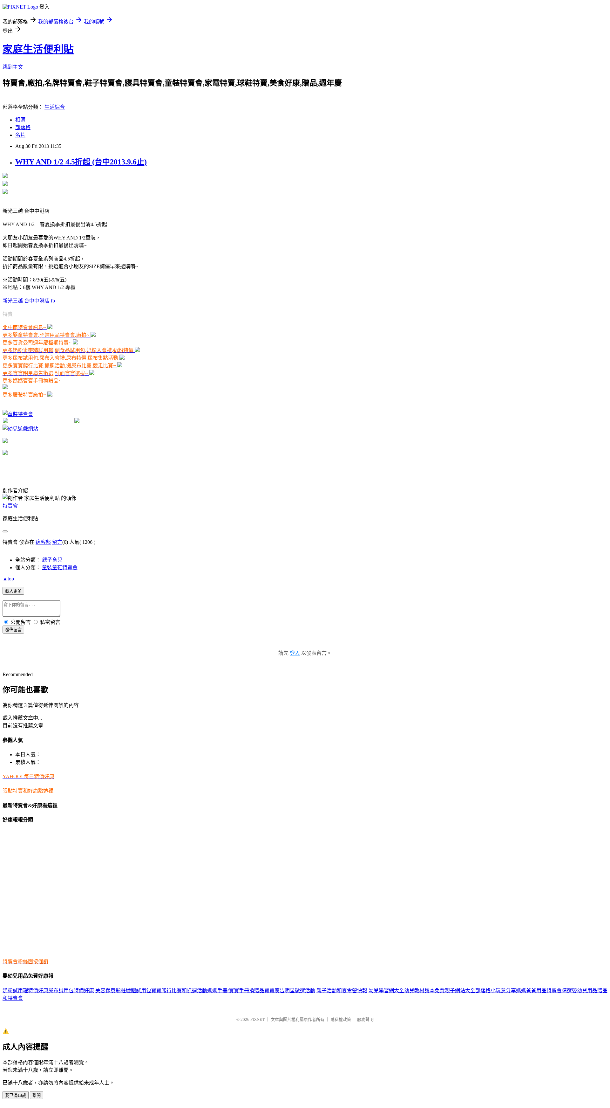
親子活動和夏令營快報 (341, 990)
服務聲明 (365, 1019)
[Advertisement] (77, 406)
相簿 (20, 119)
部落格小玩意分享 (495, 990)
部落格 (22, 127)
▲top (8, 578)
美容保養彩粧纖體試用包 (123, 990)
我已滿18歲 (15, 1095)
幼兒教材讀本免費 (424, 990)
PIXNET (257, 1019)
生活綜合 (54, 107)
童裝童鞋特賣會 (60, 567)
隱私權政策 (340, 1019)
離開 (36, 1095)
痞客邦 (43, 542)
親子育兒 (52, 560)
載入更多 (13, 591)
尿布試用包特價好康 (71, 990)
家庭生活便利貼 (38, 49)
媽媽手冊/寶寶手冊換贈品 (235, 990)
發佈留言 (13, 629)
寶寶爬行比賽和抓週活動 (179, 990)
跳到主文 (13, 67)
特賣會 (10, 506)
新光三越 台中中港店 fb (29, 300)
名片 (20, 135)
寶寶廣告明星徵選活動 (289, 990)
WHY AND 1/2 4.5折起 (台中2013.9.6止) (81, 162)
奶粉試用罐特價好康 (25, 990)
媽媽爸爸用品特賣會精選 (544, 990)
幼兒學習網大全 (386, 990)
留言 (57, 542)
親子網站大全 (460, 990)
